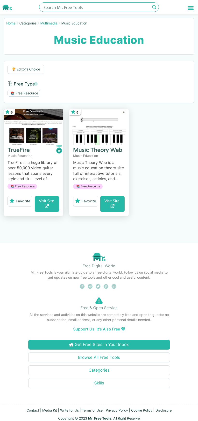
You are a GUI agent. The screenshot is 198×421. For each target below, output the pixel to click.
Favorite (23, 201)
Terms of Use (92, 410)
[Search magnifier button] (154, 7)
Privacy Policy (117, 410)
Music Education (19, 156)
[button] (191, 8)
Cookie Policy (141, 410)
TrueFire (18, 150)
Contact (33, 410)
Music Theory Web (97, 150)
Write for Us (69, 410)
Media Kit (49, 410)
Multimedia (48, 23)
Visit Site (47, 201)
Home (10, 23)
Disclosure (164, 410)
